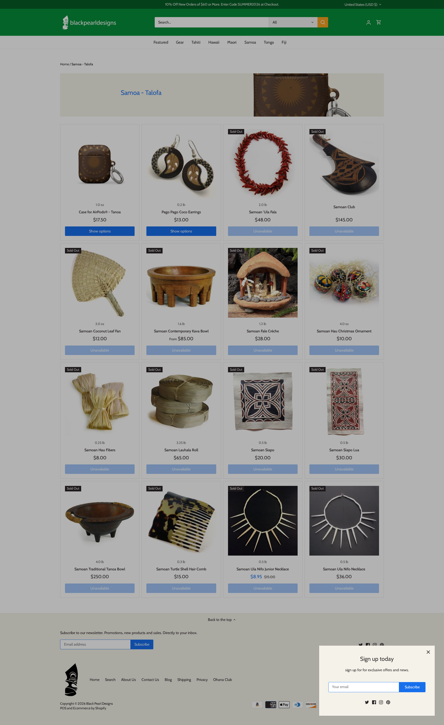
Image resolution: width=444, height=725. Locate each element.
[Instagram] (381, 702)
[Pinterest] (388, 702)
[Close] (428, 652)
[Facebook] (374, 702)
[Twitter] (367, 702)
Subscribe (412, 687)
